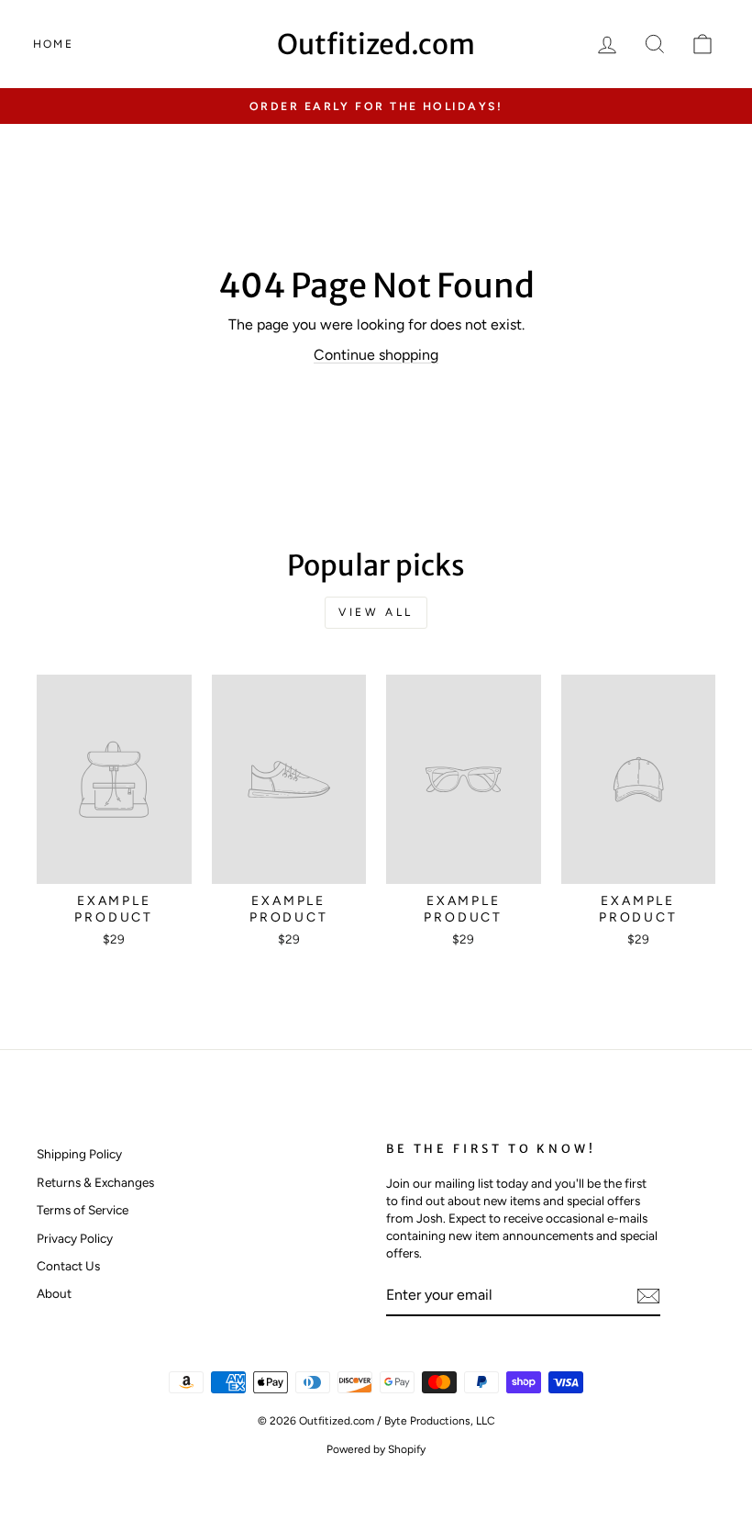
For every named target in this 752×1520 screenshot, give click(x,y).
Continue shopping (376, 354)
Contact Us (68, 1265)
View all (376, 612)
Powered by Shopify (376, 1449)
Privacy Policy (75, 1238)
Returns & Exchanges (95, 1182)
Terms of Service (82, 1209)
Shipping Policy (79, 1153)
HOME (53, 44)
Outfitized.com (376, 44)
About (54, 1293)
